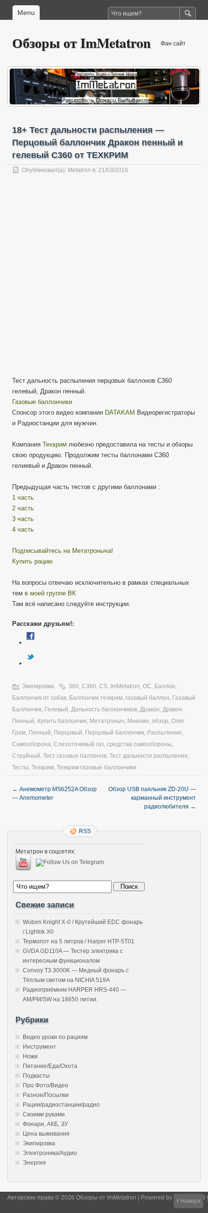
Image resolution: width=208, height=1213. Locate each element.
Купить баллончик (62, 721)
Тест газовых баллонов (74, 755)
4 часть (23, 529)
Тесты (20, 767)
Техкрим (55, 444)
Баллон (164, 686)
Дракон (150, 709)
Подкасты (36, 1075)
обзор (160, 721)
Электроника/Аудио (50, 1153)
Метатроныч (106, 721)
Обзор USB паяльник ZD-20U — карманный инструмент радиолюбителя (152, 798)
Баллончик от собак (39, 697)
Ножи (30, 1056)
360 (74, 686)
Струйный (26, 755)
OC (147, 686)
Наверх (190, 1201)
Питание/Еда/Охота (50, 1066)
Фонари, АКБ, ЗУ (45, 1124)
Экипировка (38, 686)
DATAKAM (120, 412)
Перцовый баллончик (114, 732)
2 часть (23, 508)
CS (103, 686)
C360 (89, 686)
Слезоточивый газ (79, 744)
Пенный (40, 732)
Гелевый (56, 709)
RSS (85, 831)
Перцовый (68, 732)
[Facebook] (30, 642)
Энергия (34, 1162)
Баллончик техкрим (95, 697)
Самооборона (31, 744)
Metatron (79, 170)
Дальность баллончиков (104, 709)
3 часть (23, 518)
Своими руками (44, 1114)
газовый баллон (147, 697)
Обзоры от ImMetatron (81, 43)
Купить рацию (32, 561)
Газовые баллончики (42, 401)
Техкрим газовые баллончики (96, 767)
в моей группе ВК (50, 593)
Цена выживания (46, 1133)
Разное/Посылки (46, 1095)
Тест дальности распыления (148, 755)
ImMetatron (125, 686)
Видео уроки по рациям (55, 1037)
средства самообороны (139, 744)
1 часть (23, 497)
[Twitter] (30, 663)
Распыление (164, 732)
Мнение (138, 721)
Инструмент (39, 1046)
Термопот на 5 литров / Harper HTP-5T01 (78, 941)
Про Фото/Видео (45, 1085)
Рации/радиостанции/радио (61, 1104)
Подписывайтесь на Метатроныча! (62, 550)
